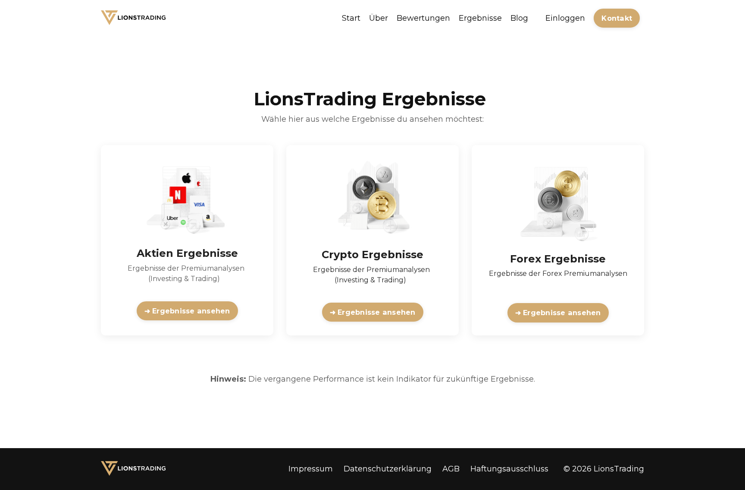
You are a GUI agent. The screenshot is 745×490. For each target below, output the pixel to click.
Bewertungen (423, 18)
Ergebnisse (480, 18)
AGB (451, 469)
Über (378, 18)
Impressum (310, 469)
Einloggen (565, 18)
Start (351, 18)
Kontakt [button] (616, 18)
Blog (519, 18)
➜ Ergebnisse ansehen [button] (187, 311)
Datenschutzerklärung (388, 469)
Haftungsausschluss (509, 469)
